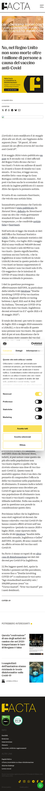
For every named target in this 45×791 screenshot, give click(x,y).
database (25, 291)
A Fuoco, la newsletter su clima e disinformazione (18, 762)
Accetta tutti (22, 428)
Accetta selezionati (22, 437)
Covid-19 (6, 600)
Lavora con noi (6, 769)
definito (21, 211)
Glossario (5, 745)
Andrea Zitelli (12, 681)
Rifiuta (23, 445)
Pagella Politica (7, 759)
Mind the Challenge (8, 765)
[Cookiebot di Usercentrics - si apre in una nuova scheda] (31, 343)
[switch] (38, 402)
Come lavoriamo (7, 742)
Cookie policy (24, 787)
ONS (4, 237)
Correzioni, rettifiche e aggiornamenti (14, 748)
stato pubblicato (25, 207)
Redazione (5, 739)
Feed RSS (5, 735)
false (4, 224)
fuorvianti (14, 224)
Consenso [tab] (7, 351)
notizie (37, 221)
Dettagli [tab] (19, 351)
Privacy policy (6, 787)
